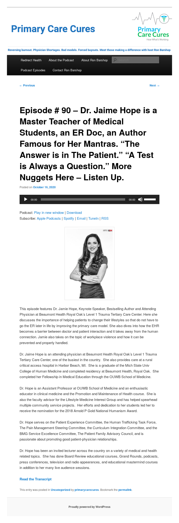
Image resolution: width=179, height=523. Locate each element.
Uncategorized (60, 490)
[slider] (150, 199)
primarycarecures (87, 490)
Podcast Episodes (33, 70)
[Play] (25, 199)
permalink (125, 490)
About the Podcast (61, 60)
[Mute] (140, 199)
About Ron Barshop (94, 60)
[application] (89, 199)
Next (154, 85)
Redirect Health (31, 60)
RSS (105, 218)
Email (81, 218)
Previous (27, 85)
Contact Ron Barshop (67, 70)
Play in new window (49, 212)
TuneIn (93, 218)
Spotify (69, 218)
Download (74, 212)
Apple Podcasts (49, 218)
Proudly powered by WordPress (89, 507)
